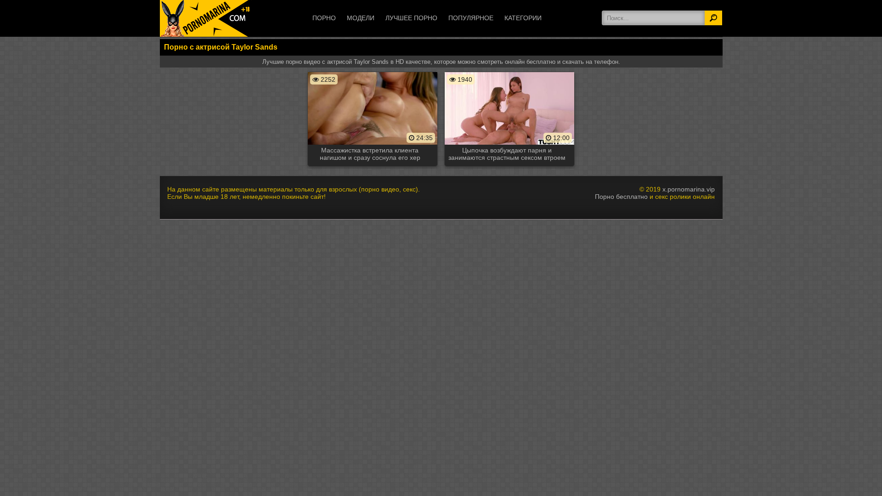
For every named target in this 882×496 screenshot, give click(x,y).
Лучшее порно (411, 18)
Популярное (470, 18)
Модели (360, 18)
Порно (324, 18)
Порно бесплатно (621, 196)
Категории (523, 18)
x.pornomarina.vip (688, 189)
